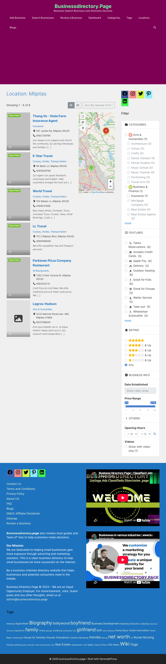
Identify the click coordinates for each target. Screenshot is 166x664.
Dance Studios (143, 162)
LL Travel (39, 226)
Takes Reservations (140, 245)
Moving (104, 638)
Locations (144, 17)
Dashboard (95, 17)
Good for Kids (140, 281)
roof (85, 645)
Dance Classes (143, 158)
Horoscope (18, 638)
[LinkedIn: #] (124, 103)
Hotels (45, 161)
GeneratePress (108, 658)
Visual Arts (140, 182)
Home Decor (121, 630)
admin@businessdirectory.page (26, 599)
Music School (142, 167)
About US (12, 498)
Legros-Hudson (45, 304)
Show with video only (139, 449)
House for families (34, 637)
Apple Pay (142, 261)
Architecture (141, 143)
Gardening (57, 630)
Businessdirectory (18, 533)
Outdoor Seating (142, 272)
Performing (140, 177)
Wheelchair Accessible (138, 313)
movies (95, 637)
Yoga (134, 644)
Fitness (42, 630)
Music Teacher (143, 172)
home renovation (139, 630)
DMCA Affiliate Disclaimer (23, 513)
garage (49, 631)
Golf (99, 630)
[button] (91, 167)
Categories (113, 17)
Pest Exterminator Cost (45, 645)
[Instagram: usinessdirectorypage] (132, 95)
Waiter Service (140, 299)
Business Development (105, 623)
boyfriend (81, 623)
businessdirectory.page (83, 6)
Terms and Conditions (20, 488)
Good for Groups (142, 291)
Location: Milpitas (26, 94)
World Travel (42, 191)
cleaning (145, 624)
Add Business (17, 17)
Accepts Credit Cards (141, 254)
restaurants (76, 645)
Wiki (125, 644)
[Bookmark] (10, 147)
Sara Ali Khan (101, 645)
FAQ (9, 503)
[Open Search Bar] (155, 27)
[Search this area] (82, 122)
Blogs (13, 27)
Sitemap (11, 518)
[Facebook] (124, 95)
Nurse (138, 637)
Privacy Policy (15, 493)
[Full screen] (82, 116)
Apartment (22, 623)
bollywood (61, 623)
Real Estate (140, 209)
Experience (19, 630)
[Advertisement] (83, 60)
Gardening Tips (69, 631)
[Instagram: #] (18, 474)
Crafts (137, 153)
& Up (147, 345)
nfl (132, 638)
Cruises (37, 161)
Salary (90, 644)
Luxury (74, 637)
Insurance (38, 126)
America (10, 623)
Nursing (148, 637)
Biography (40, 623)
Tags (129, 17)
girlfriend (86, 629)
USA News (113, 644)
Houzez (50, 637)
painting (18, 645)
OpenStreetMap (98, 192)
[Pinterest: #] (148, 95)
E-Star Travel (43, 156)
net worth (119, 637)
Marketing (83, 637)
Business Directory (130, 623)
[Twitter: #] (140, 95)
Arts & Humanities (42, 309)
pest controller (29, 645)
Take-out (141, 307)
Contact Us (13, 483)
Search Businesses (43, 17)
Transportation (58, 161)
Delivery (140, 266)
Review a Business (71, 17)
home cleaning (108, 631)
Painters (10, 645)
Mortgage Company (139, 202)
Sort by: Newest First (98, 105)
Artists (137, 148)
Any (131, 365)
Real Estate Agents (143, 216)
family (31, 629)
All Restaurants (41, 270)
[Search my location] (82, 128)
